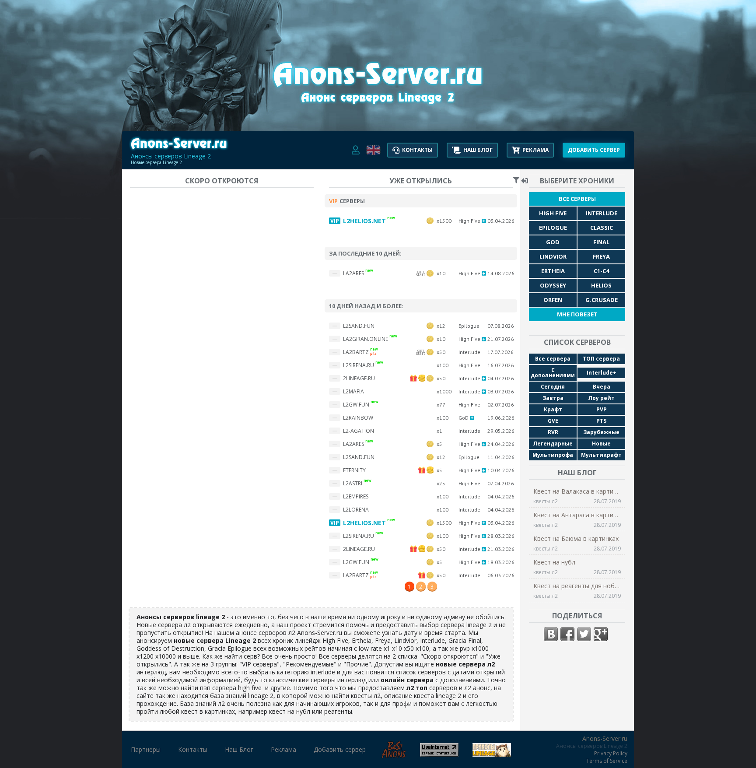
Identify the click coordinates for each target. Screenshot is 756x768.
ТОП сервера (601, 358)
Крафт (553, 409)
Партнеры (146, 750)
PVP (601, 409)
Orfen (552, 300)
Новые (601, 443)
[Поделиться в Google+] (601, 634)
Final (601, 242)
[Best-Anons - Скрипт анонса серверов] (394, 755)
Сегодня (553, 386)
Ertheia (553, 271)
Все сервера (552, 358)
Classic (601, 227)
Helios (601, 285)
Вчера (601, 386)
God (553, 242)
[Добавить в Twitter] (584, 634)
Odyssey (553, 285)
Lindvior (553, 256)
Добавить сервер (340, 750)
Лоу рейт (601, 398)
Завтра (553, 398)
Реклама (283, 750)
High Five (553, 213)
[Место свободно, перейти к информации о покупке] (378, 109)
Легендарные (553, 443)
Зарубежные (601, 432)
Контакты (192, 750)
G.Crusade (601, 300)
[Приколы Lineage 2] (491, 753)
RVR (553, 432)
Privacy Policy (610, 753)
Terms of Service (606, 760)
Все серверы (577, 199)
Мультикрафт (601, 455)
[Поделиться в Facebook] (567, 634)
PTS (601, 420)
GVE (553, 420)
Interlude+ (601, 372)
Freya (601, 256)
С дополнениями (553, 372)
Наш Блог (239, 750)
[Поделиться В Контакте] (551, 634)
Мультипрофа (552, 455)
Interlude (601, 213)
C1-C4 (601, 271)
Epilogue (553, 227)
